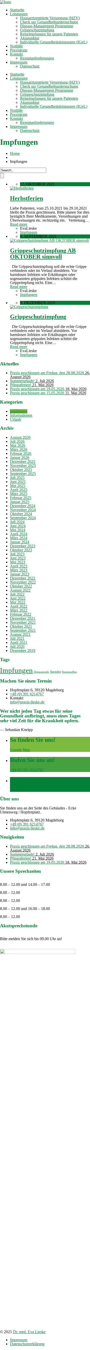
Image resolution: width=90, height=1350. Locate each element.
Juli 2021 (17, 638)
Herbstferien (26, 198)
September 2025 (23, 473)
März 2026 (18, 449)
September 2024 (23, 518)
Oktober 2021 (21, 626)
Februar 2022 (20, 614)
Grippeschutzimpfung (37, 30)
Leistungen (19, 14)
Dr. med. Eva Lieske (29, 1332)
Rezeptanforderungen (37, 58)
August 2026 (20, 437)
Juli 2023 (17, 554)
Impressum (18, 62)
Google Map (20, 750)
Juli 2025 (17, 477)
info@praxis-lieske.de (27, 702)
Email (14, 790)
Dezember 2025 (22, 461)
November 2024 (23, 510)
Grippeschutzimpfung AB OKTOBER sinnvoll (43, 253)
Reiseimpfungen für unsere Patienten (49, 34)
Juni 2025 (18, 481)
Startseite (17, 10)
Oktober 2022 (21, 586)
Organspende (41, 671)
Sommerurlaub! (23, 381)
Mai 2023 (17, 562)
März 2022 (18, 610)
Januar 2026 (19, 457)
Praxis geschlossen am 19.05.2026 (37, 389)
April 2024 (18, 534)
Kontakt (16, 54)
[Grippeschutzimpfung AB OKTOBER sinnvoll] (49, 240)
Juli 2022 (17, 594)
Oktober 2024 (21, 514)
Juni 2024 (18, 526)
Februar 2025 (20, 498)
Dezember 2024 (22, 506)
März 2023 (18, 570)
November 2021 (23, 622)
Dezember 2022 (22, 578)
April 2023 (18, 566)
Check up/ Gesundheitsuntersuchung (49, 22)
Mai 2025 (17, 486)
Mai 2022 (17, 602)
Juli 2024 (17, 522)
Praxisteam (18, 50)
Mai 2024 (17, 530)
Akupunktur (29, 38)
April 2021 (18, 642)
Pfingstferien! (21, 385)
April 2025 (18, 490)
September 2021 (23, 630)
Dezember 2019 (22, 650)
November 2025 (23, 465)
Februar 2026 (20, 453)
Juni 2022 (18, 598)
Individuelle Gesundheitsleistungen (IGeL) (53, 42)
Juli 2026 (17, 441)
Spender (55, 671)
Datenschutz (30, 66)
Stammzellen (69, 671)
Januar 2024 (19, 542)
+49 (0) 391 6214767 (27, 694)
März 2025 (18, 494)
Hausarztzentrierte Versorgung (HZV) (50, 18)
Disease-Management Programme (46, 26)
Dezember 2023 (22, 546)
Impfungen (28, 232)
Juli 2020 (17, 646)
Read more (18, 224)
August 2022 (20, 590)
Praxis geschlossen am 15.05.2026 (37, 393)
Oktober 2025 (21, 469)
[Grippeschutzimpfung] (29, 307)
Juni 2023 (18, 558)
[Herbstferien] (22, 188)
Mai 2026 (17, 445)
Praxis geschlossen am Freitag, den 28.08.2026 (47, 373)
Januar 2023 (19, 574)
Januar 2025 (19, 502)
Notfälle (16, 46)
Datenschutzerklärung (27, 1344)
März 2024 (18, 538)
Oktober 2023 (21, 550)
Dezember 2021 (22, 618)
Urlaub (15, 419)
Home (15, 153)
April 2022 (18, 606)
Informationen (21, 415)
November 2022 (23, 582)
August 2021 (20, 634)
